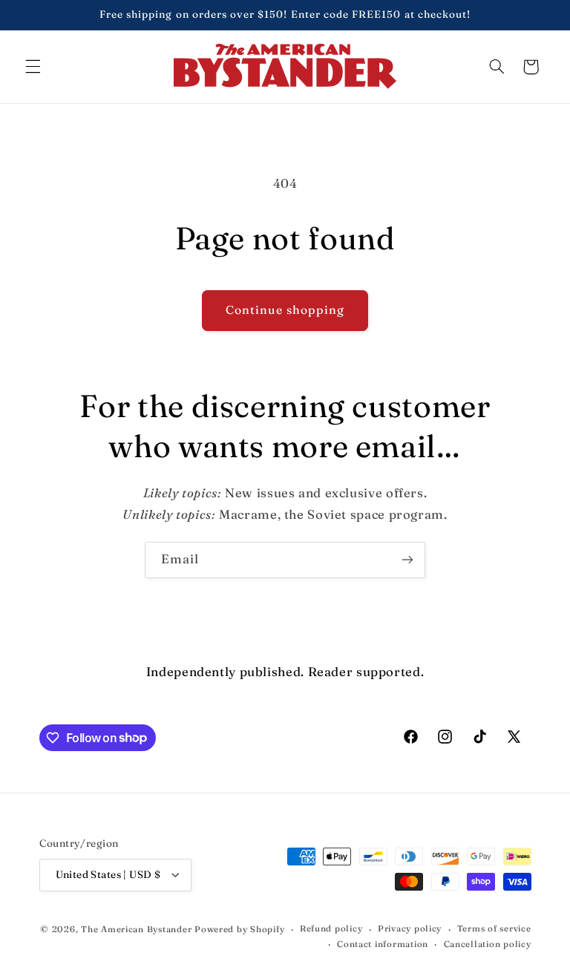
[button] (33, 67)
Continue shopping (285, 310)
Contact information (382, 944)
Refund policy (331, 928)
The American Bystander (136, 929)
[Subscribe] (407, 560)
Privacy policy (410, 928)
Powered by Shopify (239, 929)
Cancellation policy (487, 944)
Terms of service (494, 928)
